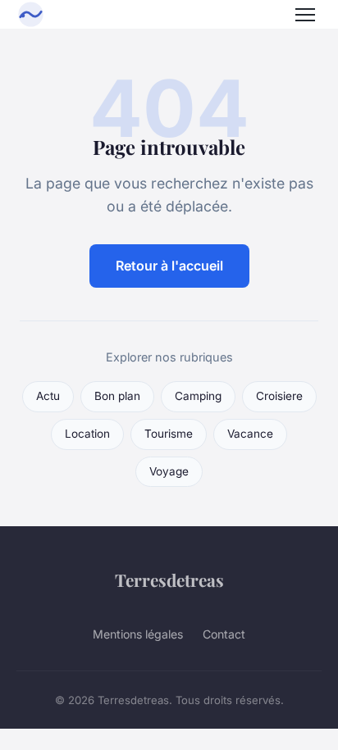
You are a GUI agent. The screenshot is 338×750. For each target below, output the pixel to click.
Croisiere (279, 395)
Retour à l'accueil (169, 265)
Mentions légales (138, 634)
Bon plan (117, 395)
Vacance (250, 433)
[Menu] (305, 15)
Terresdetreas (169, 579)
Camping (198, 395)
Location (87, 433)
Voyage (169, 471)
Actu (48, 395)
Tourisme (168, 433)
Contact (224, 634)
